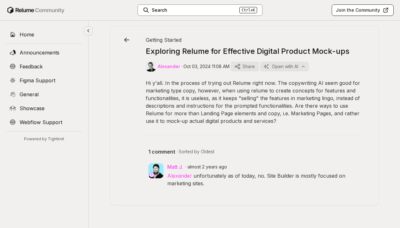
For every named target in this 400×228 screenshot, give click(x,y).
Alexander (179, 176)
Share (249, 66)
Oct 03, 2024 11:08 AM (206, 66)
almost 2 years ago (207, 166)
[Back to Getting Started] (126, 40)
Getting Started (164, 40)
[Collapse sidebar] (88, 30)
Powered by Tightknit (44, 138)
